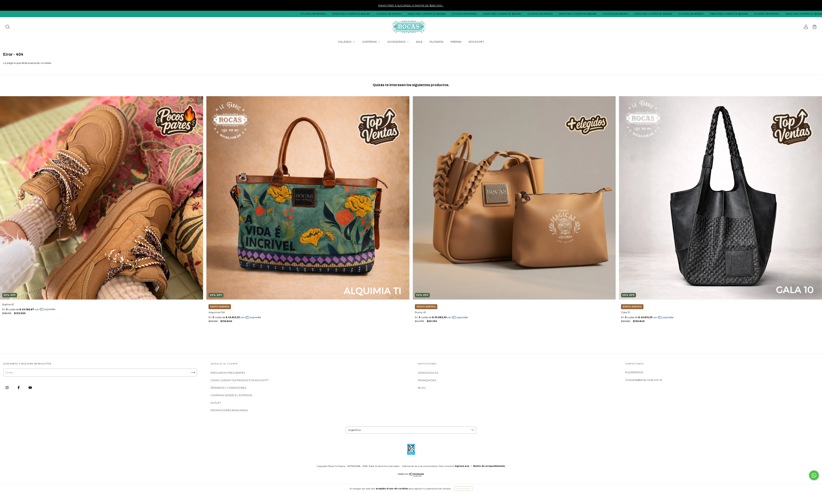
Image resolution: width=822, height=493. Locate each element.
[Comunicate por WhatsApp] (814, 475)
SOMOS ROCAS (428, 372)
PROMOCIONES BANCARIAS (229, 410)
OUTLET (215, 402)
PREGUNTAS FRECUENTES (227, 372)
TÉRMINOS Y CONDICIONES (228, 387)
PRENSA (456, 41)
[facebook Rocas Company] (19, 387)
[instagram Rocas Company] (7, 387)
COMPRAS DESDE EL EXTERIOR (231, 395)
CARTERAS (369, 41)
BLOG (422, 387)
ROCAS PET (476, 41)
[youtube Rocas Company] (30, 387)
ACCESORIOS (396, 41)
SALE (419, 41)
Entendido (463, 488)
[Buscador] (7, 27)
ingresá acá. (462, 466)
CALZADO (345, 41)
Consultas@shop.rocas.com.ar (644, 379)
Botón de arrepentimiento (489, 466)
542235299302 (634, 372)
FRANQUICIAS (427, 380)
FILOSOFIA (437, 41)
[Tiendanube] (411, 475)
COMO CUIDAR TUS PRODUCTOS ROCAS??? (239, 380)
